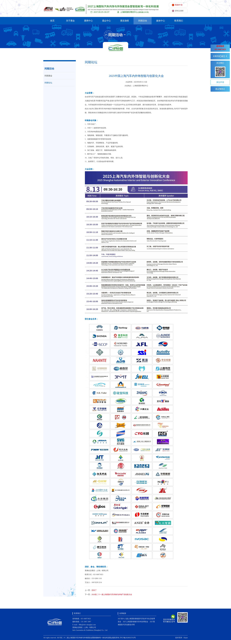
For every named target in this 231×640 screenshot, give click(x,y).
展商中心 (88, 20)
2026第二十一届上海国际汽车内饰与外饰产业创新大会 (112, 594)
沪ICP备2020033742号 (128, 638)
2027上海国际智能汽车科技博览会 (135, 622)
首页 (52, 20)
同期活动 (142, 20)
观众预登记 (220, 89)
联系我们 (178, 20)
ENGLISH (179, 11)
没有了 (94, 590)
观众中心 (106, 20)
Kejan (186, 638)
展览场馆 (124, 20)
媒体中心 (160, 20)
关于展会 (70, 20)
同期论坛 (48, 83)
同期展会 (48, 76)
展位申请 (220, 82)
